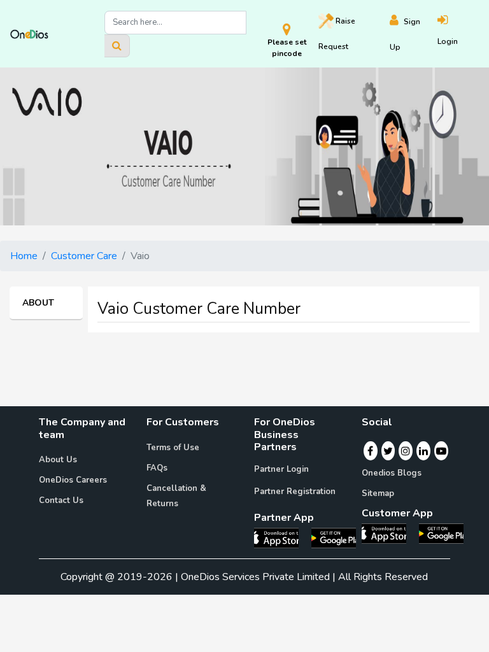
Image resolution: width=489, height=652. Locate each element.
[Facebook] (370, 451)
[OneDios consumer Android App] (441, 533)
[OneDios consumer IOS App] (389, 533)
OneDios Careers (73, 480)
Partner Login (281, 469)
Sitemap (378, 493)
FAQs (156, 468)
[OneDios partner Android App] (333, 537)
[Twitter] (388, 451)
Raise (336, 34)
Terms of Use (172, 447)
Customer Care (84, 256)
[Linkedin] (423, 451)
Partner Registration (295, 491)
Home (24, 256)
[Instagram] (405, 451)
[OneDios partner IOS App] (281, 537)
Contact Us (61, 500)
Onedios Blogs (392, 473)
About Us (58, 459)
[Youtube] (441, 451)
